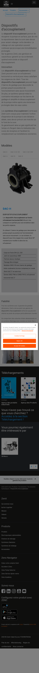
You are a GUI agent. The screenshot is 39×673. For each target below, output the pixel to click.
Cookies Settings (19, 335)
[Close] (35, 325)
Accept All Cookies (19, 345)
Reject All (19, 340)
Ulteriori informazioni (27, 330)
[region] (19, 336)
